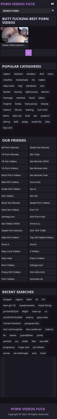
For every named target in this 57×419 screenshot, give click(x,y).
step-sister (8, 85)
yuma (40, 335)
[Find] (53, 10)
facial (32, 97)
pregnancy (9, 347)
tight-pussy (31, 91)
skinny (6, 121)
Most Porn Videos (11, 175)
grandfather (26, 335)
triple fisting (44, 305)
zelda (25, 341)
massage (8, 97)
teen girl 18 (9, 305)
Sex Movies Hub (38, 168)
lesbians (18, 73)
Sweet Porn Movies (11, 230)
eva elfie (44, 341)
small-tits (36, 121)
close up (36, 311)
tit (37, 299)
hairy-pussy (31, 103)
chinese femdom (12, 323)
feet (34, 341)
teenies (45, 91)
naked (41, 79)
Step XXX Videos (10, 237)
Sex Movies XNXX (39, 161)
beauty (44, 103)
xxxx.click (35, 182)
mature (7, 109)
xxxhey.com (8, 216)
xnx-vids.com (37, 272)
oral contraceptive (12, 329)
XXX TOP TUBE (38, 230)
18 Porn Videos (9, 168)
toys (20, 85)
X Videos (34, 251)
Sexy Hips (6, 258)
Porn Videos (8, 265)
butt (27, 115)
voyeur (6, 73)
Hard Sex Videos (10, 209)
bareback (31, 85)
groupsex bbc (32, 323)
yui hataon (38, 347)
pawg (25, 121)
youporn (45, 115)
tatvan (13, 335)
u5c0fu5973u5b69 (12, 317)
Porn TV (34, 209)
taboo (41, 97)
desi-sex (17, 115)
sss (16, 341)
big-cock (7, 127)
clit (43, 299)
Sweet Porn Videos (40, 202)
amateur (31, 73)
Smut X (5, 244)
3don (29, 299)
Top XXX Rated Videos (41, 237)
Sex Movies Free (39, 175)
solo (42, 85)
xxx (35, 115)
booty (18, 103)
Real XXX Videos (10, 182)
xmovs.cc (35, 223)
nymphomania (27, 305)
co (46, 311)
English (52, 4)
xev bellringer (21, 353)
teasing (30, 109)
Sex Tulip (34, 154)
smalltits (7, 79)
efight (25, 311)
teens (6, 115)
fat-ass (18, 109)
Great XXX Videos (10, 188)
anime (6, 353)
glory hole (42, 317)
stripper (7, 299)
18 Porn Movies (10, 154)
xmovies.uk (36, 278)
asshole (7, 341)
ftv (4, 335)
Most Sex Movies (10, 202)
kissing (18, 91)
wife (16, 121)
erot (34, 353)
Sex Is (33, 188)
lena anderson (33, 329)
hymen (6, 91)
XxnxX (33, 244)
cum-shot (42, 109)
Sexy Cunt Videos (10, 251)
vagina (19, 299)
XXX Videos (7, 195)
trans (50, 73)
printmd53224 (10, 311)
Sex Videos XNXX (10, 223)
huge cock (23, 347)
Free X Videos (37, 258)
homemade (22, 79)
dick (42, 73)
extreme (20, 97)
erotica (29, 317)
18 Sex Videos (9, 161)
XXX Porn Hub (37, 216)
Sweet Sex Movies (39, 147)
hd (33, 79)
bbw (47, 121)
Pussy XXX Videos (11, 272)
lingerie (7, 103)
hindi (43, 353)
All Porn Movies (10, 147)
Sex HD (34, 195)
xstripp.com (36, 265)
